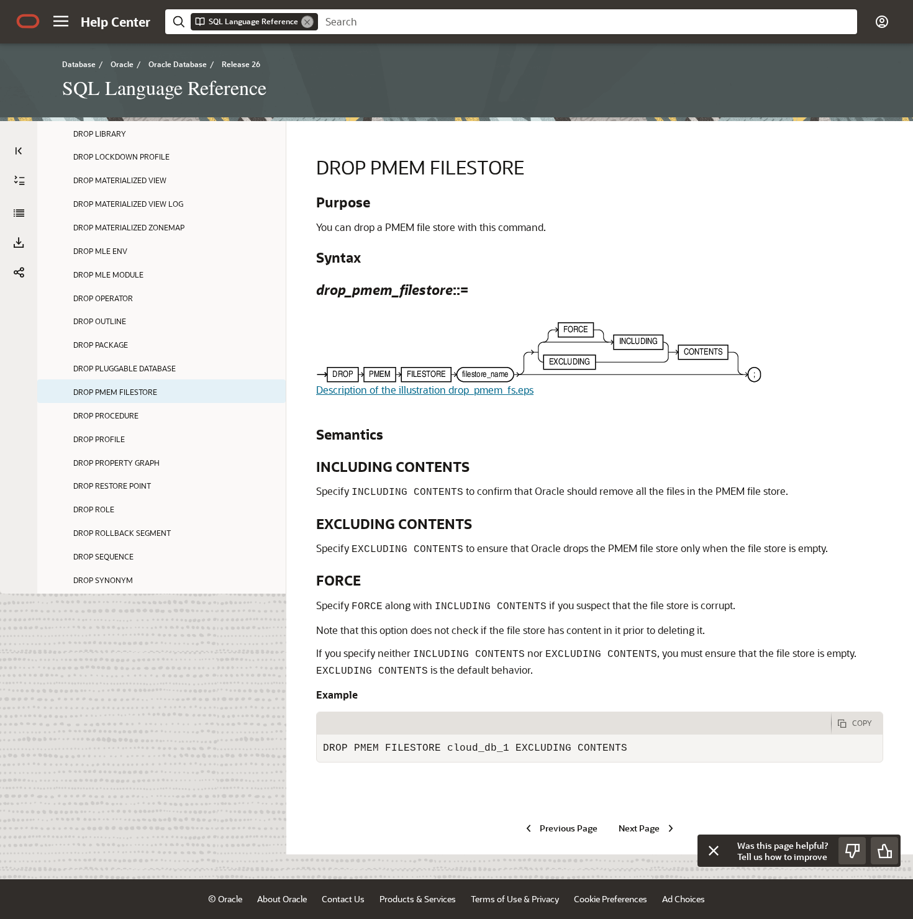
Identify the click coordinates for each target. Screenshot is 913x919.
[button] (61, 21)
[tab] (574, 723)
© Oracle (225, 899)
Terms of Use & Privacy (515, 899)
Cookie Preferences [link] (610, 899)
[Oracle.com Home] (28, 21)
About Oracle (282, 899)
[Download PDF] (18, 243)
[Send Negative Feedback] (852, 850)
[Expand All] (19, 181)
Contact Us (343, 899)
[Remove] (307, 22)
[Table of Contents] (18, 151)
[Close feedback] (713, 850)
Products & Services (417, 899)
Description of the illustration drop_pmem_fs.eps (425, 389)
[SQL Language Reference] (18, 213)
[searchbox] (587, 22)
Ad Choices (683, 899)
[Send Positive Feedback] (884, 850)
